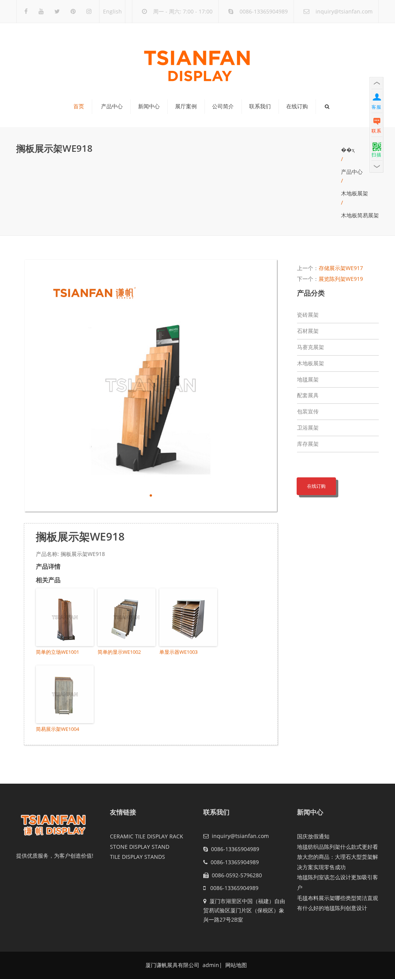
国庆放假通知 (313, 836)
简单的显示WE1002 (119, 651)
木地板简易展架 (360, 215)
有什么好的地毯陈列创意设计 (332, 908)
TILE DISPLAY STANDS (137, 856)
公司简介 (223, 106)
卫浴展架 (308, 427)
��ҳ (347, 149)
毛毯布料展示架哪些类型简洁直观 (337, 898)
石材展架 (308, 330)
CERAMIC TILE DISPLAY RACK (146, 836)
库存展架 (308, 443)
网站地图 (235, 965)
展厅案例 (186, 106)
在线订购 (297, 106)
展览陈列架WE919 (341, 278)
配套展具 (308, 395)
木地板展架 (354, 193)
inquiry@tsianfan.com (344, 11)
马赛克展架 (310, 347)
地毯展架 (308, 379)
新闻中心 (149, 106)
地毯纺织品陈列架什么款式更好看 (337, 846)
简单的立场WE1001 (57, 651)
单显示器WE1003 (178, 651)
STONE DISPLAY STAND (139, 846)
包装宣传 (308, 411)
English (112, 11)
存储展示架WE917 (341, 268)
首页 (78, 106)
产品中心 (112, 106)
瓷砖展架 (308, 314)
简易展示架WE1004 (57, 728)
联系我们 (260, 106)
